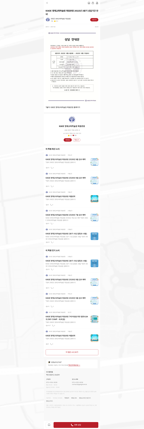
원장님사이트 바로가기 (85, 398)
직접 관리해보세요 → (74, 365)
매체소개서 (74, 398)
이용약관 (48, 398)
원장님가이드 (49, 401)
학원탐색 (66, 398)
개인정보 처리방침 (57, 398)
